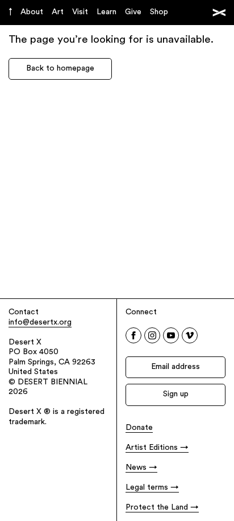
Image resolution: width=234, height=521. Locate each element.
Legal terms (147, 487)
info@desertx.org (40, 322)
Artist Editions (152, 448)
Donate (139, 428)
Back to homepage (60, 68)
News (136, 467)
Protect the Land (157, 507)
